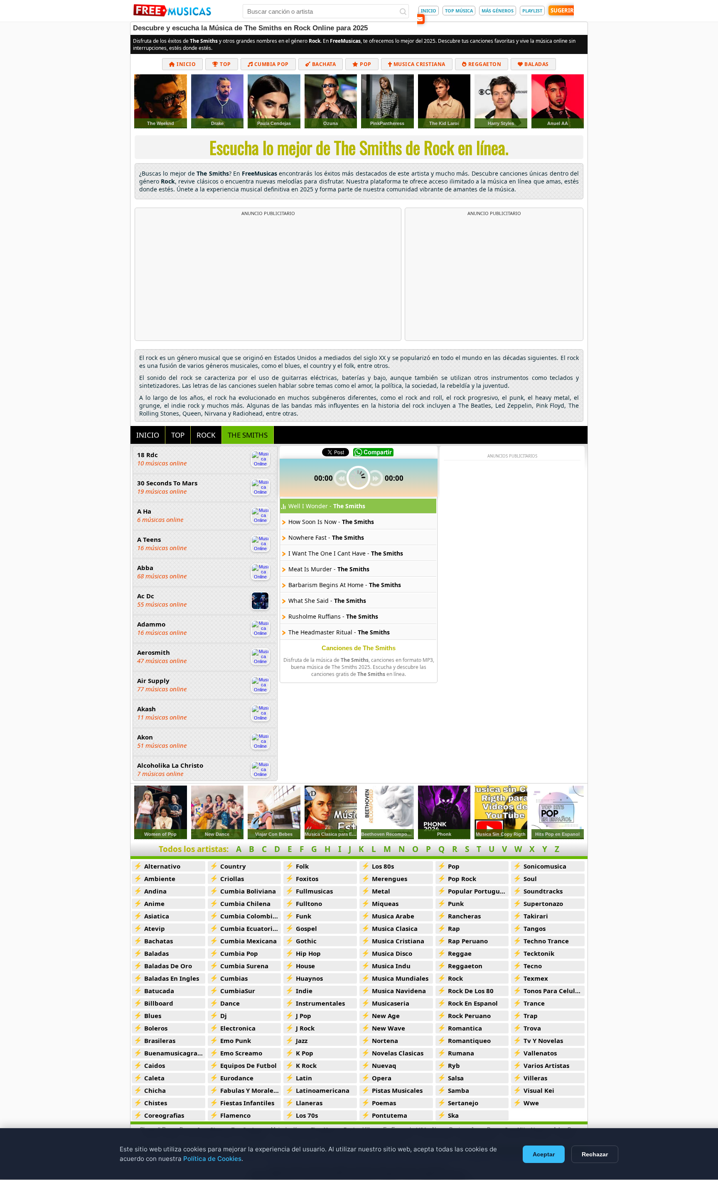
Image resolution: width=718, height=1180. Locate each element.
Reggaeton (484, 64)
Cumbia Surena (244, 966)
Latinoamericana (322, 1090)
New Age (386, 1015)
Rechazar (595, 1154)
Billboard (158, 1003)
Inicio (185, 64)
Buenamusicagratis (174, 1053)
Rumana (461, 1053)
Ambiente (159, 878)
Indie (304, 991)
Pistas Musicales (397, 1090)
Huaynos (309, 978)
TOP (177, 435)
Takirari (536, 916)
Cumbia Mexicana (248, 941)
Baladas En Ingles (171, 978)
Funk (303, 916)
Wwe (531, 1103)
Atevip (154, 928)
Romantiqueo (469, 1040)
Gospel (306, 928)
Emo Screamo (241, 1053)
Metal (381, 891)
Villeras (535, 1078)
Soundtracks (543, 891)
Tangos (535, 928)
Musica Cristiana (418, 64)
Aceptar (544, 1154)
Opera (381, 1078)
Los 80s (383, 866)
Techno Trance (546, 941)
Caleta (154, 1078)
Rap (454, 928)
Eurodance (236, 1078)
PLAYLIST (532, 10)
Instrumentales (320, 1003)
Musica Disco (392, 953)
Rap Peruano (468, 941)
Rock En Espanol (473, 1003)
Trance (534, 1003)
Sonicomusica (545, 866)
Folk (302, 866)
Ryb (454, 1065)
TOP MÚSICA (459, 10)
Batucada (159, 991)
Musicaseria (390, 1003)
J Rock (305, 1028)
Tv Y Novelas (543, 1040)
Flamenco (235, 1115)
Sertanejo (463, 1103)
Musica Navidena (399, 991)
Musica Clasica (395, 928)
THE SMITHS (248, 435)
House (305, 966)
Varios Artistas (546, 1065)
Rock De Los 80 (471, 991)
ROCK (206, 435)
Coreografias (164, 1115)
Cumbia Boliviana (248, 891)
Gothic (306, 941)
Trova (532, 1028)
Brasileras (159, 1040)
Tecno (533, 966)
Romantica (465, 1028)
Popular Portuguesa (478, 891)
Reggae (460, 953)
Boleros (155, 1028)
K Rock (306, 1065)
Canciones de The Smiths (359, 647)
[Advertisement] (268, 278)
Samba (458, 1090)
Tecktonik (539, 953)
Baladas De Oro (168, 966)
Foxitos (307, 878)
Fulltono (309, 903)
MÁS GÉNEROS (498, 10)
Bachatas (158, 941)
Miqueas (385, 903)
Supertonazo (543, 903)
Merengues (389, 878)
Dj (223, 1015)
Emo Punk (235, 1040)
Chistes (155, 1103)
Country (233, 866)
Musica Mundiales (400, 978)
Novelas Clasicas (397, 1053)
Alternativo (162, 866)
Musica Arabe (393, 916)
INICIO (428, 10)
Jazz (301, 1040)
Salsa (456, 1078)
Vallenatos (540, 1053)
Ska (453, 1115)
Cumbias (234, 978)
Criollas (232, 878)
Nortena (385, 1040)
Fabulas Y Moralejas (250, 1090)
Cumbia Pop (271, 64)
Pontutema (389, 1115)
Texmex (536, 978)
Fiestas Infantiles (247, 1103)
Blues (152, 1015)
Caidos (154, 1065)
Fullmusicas (314, 891)
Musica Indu (391, 966)
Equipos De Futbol (248, 1065)
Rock (455, 978)
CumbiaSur (237, 991)
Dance (230, 1003)
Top (225, 64)
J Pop (303, 1015)
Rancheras (464, 916)
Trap (531, 1015)
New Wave (388, 1028)
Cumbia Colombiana (250, 916)
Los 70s (307, 1115)
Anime (154, 903)
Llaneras (309, 1103)
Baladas (536, 64)
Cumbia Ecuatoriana (250, 928)
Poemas (384, 1103)
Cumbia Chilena (245, 903)
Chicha (155, 1090)
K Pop (304, 1053)
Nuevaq (384, 1065)
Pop (365, 64)
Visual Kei (539, 1090)
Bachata (323, 64)
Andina (155, 891)
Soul (530, 878)
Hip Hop (308, 953)
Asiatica (156, 916)
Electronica (238, 1028)
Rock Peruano (469, 1015)
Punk (456, 903)
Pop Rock (462, 878)
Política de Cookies (212, 1159)
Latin (304, 1078)
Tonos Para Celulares (554, 991)
